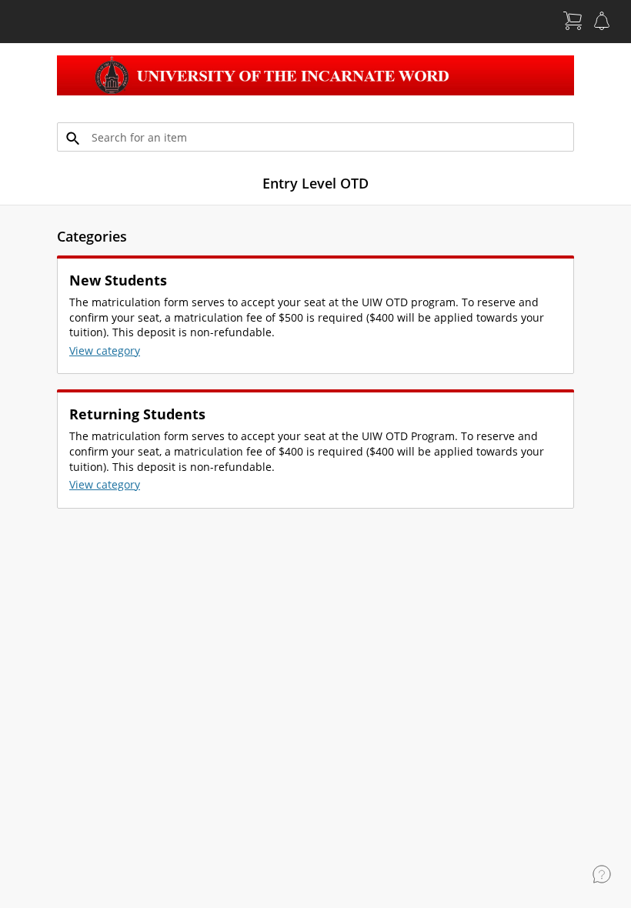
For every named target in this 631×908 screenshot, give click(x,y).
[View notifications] (602, 21)
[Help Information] (602, 874)
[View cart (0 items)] (572, 21)
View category (104, 351)
